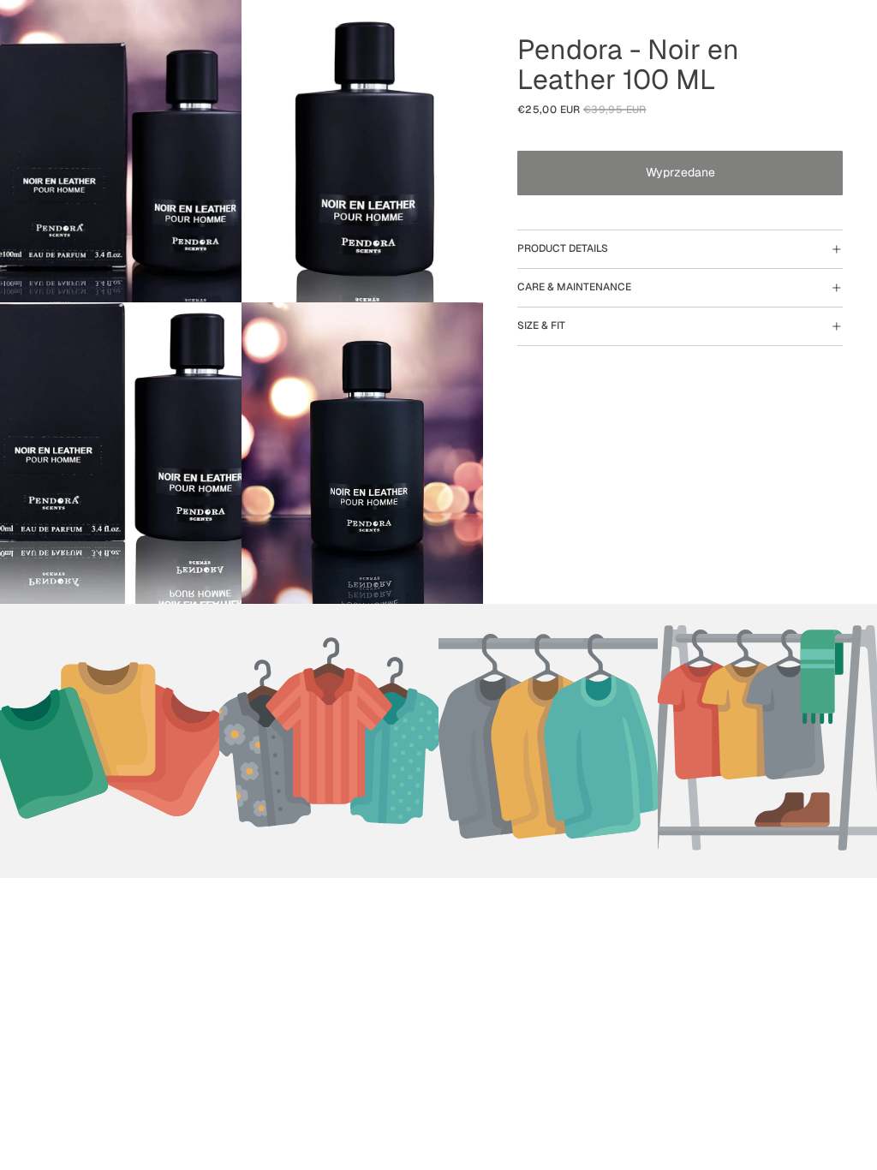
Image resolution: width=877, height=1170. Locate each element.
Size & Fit (541, 325)
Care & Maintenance (574, 287)
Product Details (562, 248)
